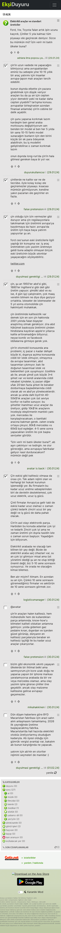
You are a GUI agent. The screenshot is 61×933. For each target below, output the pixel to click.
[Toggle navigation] (54, 5)
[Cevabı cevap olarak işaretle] (6, 607)
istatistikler (30, 857)
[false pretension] (44, 209)
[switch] (20, 892)
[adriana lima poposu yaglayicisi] (46, 58)
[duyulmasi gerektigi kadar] (44, 276)
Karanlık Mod (34, 891)
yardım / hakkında (33, 862)
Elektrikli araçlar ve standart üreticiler (25, 23)
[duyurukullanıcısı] (45, 172)
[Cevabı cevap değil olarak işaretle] (6, 65)
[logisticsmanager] (45, 599)
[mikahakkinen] (45, 707)
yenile (50, 772)
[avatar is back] (45, 468)
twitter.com (18, 263)
